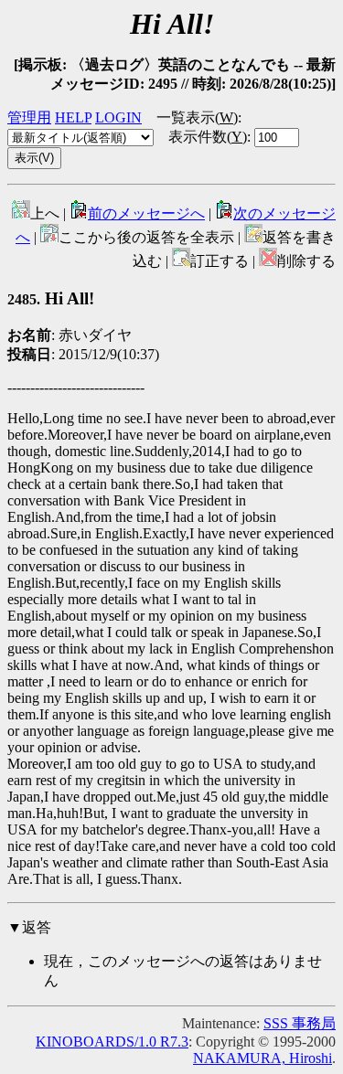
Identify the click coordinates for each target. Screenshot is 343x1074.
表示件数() (207, 136)
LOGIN (118, 117)
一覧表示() (197, 117)
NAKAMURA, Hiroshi (262, 1058)
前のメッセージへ (146, 213)
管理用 (29, 117)
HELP (73, 117)
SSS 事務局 (299, 1023)
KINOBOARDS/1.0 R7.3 (112, 1041)
